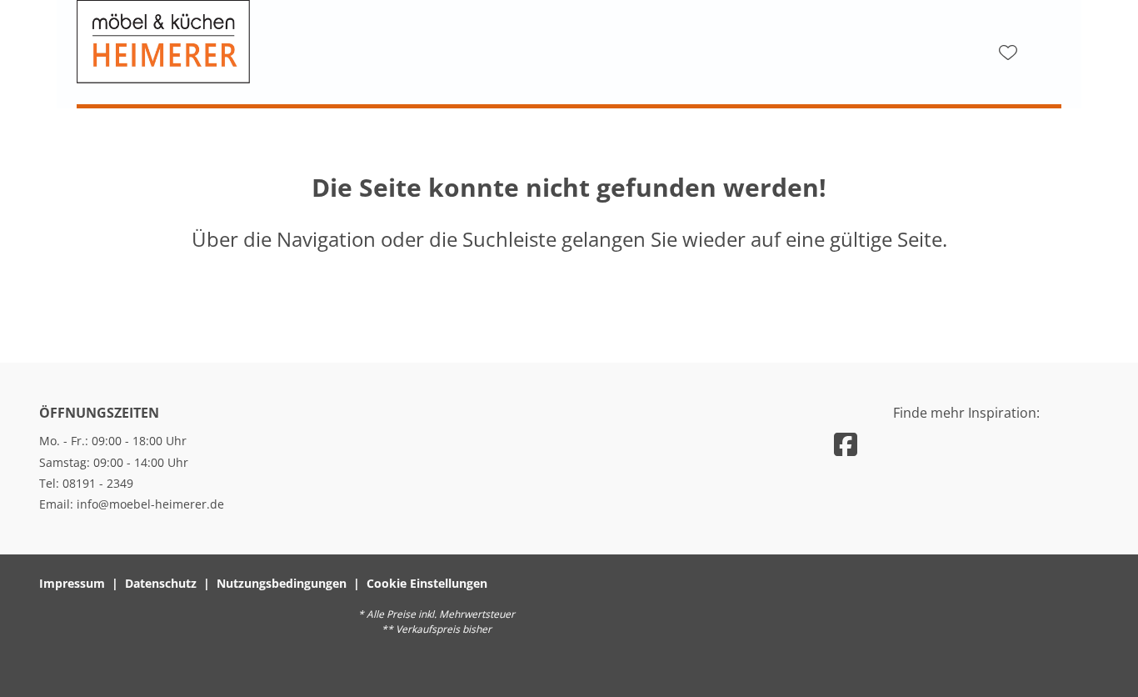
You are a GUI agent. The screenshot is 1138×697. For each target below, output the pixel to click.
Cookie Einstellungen (427, 583)
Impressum (72, 583)
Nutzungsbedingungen (282, 583)
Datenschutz (161, 583)
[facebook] (845, 444)
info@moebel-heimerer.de (150, 504)
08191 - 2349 (97, 483)
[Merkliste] (1008, 52)
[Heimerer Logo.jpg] (243, 41)
